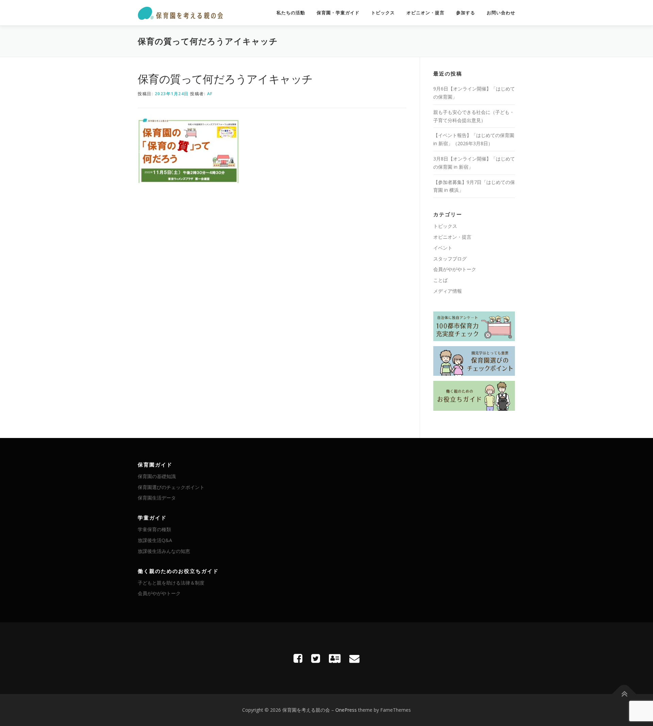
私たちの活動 (291, 12)
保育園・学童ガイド (338, 12)
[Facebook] (298, 658)
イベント (442, 247)
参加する (465, 12)
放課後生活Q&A (155, 540)
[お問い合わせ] (354, 658)
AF (210, 94)
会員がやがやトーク (454, 269)
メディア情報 (447, 291)
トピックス (383, 12)
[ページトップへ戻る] (624, 694)
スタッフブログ (450, 258)
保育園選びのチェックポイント (171, 487)
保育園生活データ (157, 497)
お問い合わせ (501, 12)
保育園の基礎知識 (157, 476)
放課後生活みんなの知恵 (164, 551)
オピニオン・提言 (425, 12)
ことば (440, 280)
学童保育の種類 (154, 529)
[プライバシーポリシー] (334, 658)
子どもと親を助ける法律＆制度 (171, 582)
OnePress (346, 710)
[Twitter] (315, 658)
